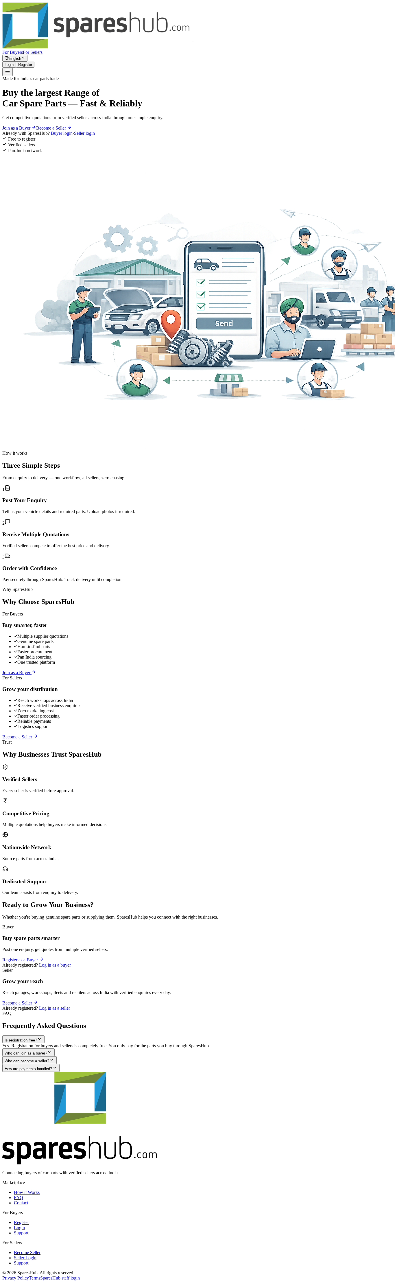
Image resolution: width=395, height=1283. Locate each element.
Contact (21, 1202)
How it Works (27, 1192)
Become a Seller (51, 128)
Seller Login (25, 1257)
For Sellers (33, 52)
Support (21, 1232)
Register (25, 64)
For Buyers (12, 52)
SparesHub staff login (60, 1277)
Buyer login (62, 133)
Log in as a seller (54, 1008)
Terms (34, 1277)
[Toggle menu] (7, 72)
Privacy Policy (15, 1277)
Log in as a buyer (55, 965)
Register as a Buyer (20, 959)
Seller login (84, 133)
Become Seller (27, 1252)
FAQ (18, 1197)
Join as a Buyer (17, 128)
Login (9, 64)
